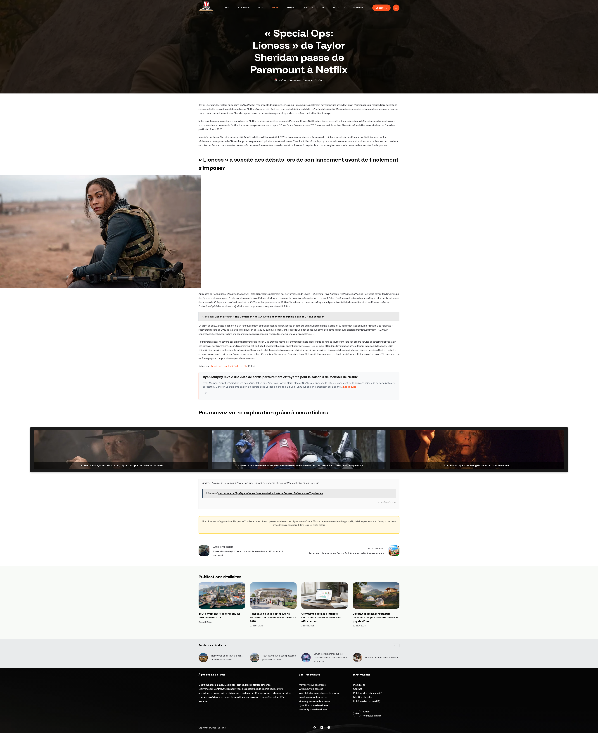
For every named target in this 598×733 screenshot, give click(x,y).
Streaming (243, 8)
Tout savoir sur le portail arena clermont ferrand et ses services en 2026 (273, 617)
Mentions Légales (362, 696)
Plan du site (359, 684)
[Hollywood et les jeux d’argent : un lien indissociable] (203, 657)
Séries (275, 8)
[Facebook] (314, 727)
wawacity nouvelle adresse (313, 709)
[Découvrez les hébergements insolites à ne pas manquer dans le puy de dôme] (376, 595)
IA (323, 8)
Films (260, 8)
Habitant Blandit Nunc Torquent (381, 657)
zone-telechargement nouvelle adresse (319, 692)
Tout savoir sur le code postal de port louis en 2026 (279, 657)
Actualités (339, 8)
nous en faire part (378, 521)
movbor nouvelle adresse (312, 684)
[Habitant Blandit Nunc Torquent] (357, 657)
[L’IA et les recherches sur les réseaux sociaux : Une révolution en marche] (306, 657)
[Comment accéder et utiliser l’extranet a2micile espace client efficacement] (324, 595)
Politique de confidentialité (367, 692)
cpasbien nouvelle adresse (313, 696)
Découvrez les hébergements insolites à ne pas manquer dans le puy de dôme (375, 617)
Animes (290, 8)
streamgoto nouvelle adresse (314, 701)
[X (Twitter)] (321, 727)
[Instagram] (328, 727)
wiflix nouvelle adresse (311, 688)
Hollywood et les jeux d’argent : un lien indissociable (227, 657)
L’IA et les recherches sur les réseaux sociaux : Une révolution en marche (330, 657)
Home (227, 8)
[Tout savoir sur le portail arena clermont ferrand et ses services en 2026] (273, 595)
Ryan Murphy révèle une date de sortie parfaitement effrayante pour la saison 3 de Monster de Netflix (280, 377)
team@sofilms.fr (372, 715)
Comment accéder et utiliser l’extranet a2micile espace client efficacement (321, 617)
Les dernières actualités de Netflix (229, 365)
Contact (358, 8)
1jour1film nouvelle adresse (313, 705)
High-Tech (308, 8)
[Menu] (396, 8)
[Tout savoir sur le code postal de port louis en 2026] (222, 595)
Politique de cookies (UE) (366, 701)
